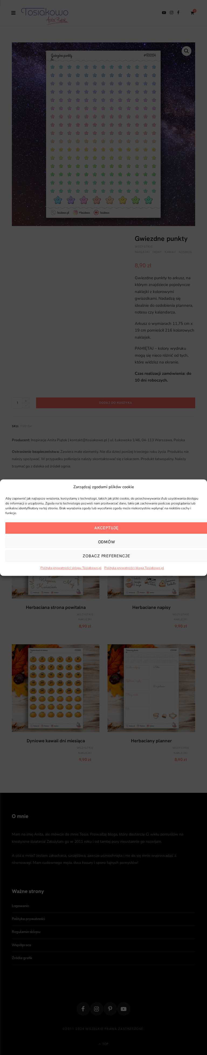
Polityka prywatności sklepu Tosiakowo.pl (71, 568)
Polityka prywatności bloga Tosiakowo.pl (134, 568)
